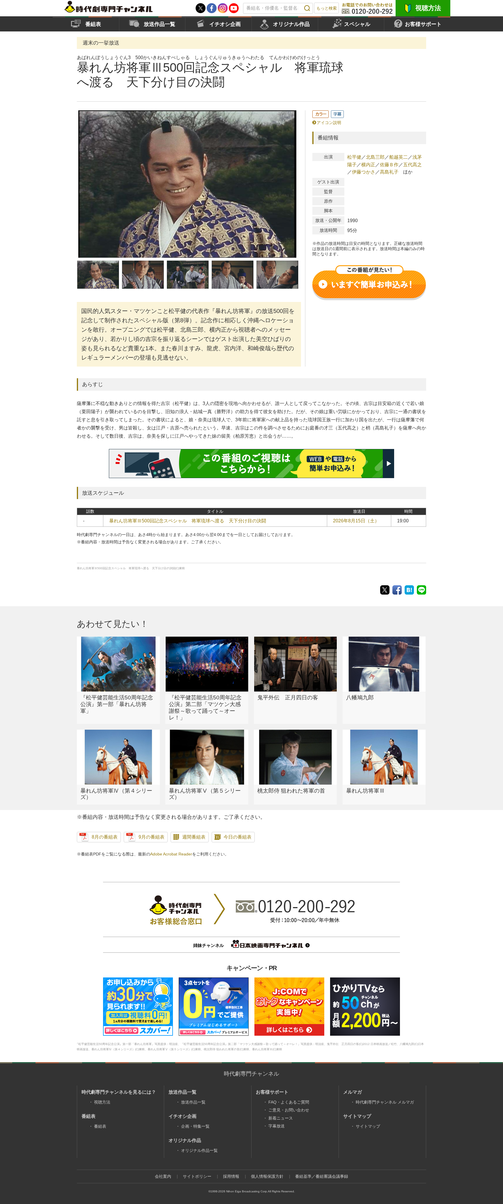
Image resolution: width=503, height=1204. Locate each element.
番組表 (93, 24)
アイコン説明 (329, 122)
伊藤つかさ (363, 171)
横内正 (368, 164)
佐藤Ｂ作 (389, 164)
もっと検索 (326, 8)
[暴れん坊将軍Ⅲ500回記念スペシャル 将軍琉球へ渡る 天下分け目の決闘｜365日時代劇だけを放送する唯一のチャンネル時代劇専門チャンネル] (409, 589)
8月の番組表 (105, 837)
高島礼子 (389, 171)
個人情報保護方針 (267, 1176)
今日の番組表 (238, 837)
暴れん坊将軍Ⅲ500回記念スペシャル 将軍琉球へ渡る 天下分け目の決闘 (187, 520)
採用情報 (231, 1176)
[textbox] (278, 8)
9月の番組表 (151, 837)
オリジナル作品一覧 (199, 1150)
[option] (187, 184)
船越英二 (398, 157)
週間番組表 (194, 837)
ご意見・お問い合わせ (288, 1110)
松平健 (354, 157)
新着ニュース (280, 1118)
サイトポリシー (197, 1176)
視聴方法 (428, 8)
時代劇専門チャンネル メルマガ (385, 1102)
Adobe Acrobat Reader (171, 854)
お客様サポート (423, 24)
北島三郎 (375, 157)
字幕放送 (276, 1126)
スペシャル (357, 24)
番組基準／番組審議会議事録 (321, 1176)
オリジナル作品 (291, 24)
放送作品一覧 (159, 24)
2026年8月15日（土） (356, 520)
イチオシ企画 (225, 24)
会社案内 (163, 1176)
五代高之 (412, 164)
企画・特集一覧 (195, 1126)
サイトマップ (368, 1126)
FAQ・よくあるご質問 (288, 1102)
